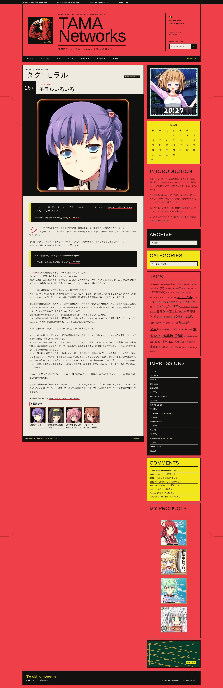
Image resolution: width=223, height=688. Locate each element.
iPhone (176, 284)
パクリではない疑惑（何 (158, 497)
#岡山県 (54, 255)
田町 (155, 341)
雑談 (48, 84)
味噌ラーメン (172, 323)
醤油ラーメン (170, 347)
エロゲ (70, 58)
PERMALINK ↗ (136, 438)
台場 (181, 316)
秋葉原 (180, 342)
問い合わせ (101, 58)
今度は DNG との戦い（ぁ (159, 482)
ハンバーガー (167, 306)
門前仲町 (191, 347)
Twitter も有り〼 (162, 220)
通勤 (156, 346)
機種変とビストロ (156, 474)
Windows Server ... (157, 422)
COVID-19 (32, 438)
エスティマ (160, 297)
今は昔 (115, 58)
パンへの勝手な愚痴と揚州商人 (160, 471)
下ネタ (176, 311)
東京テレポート (175, 329)
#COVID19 (53, 211)
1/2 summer (156, 284)
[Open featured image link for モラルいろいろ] (83, 145)
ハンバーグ (185, 307)
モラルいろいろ (56, 89)
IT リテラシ (154, 430)
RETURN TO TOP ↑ (190, 680)
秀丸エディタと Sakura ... (159, 396)
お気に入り (85, 58)
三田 (163, 311)
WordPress (170, 288)
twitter (158, 288)
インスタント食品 (174, 292)
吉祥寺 (160, 323)
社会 (56, 438)
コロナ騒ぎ (34, 272)
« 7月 (151, 159)
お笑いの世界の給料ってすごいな (161, 438)
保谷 (171, 317)
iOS (167, 284)
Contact (153, 380)
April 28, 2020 (74, 217)
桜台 (189, 329)
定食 (161, 329)
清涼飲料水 (190, 336)
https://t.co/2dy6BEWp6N (68, 255)
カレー (185, 297)
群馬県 (191, 342)
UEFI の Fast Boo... (157, 447)
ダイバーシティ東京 (168, 302)
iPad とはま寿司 (155, 489)
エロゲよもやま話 (156, 405)
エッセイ (42, 84)
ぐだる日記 (45, 58)
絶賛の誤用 (154, 388)
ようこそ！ (154, 371)
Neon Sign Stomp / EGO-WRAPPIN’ (64, 398)
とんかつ (189, 288)
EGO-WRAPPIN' (42, 438)
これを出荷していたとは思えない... (162, 413)
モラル (51, 438)
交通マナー (162, 317)
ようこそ (30, 58)
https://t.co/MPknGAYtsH (118, 207)
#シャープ (43, 211)
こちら (176, 202)
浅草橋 (172, 335)
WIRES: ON (191, 58)
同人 (58, 58)
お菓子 (180, 288)
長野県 (182, 347)
